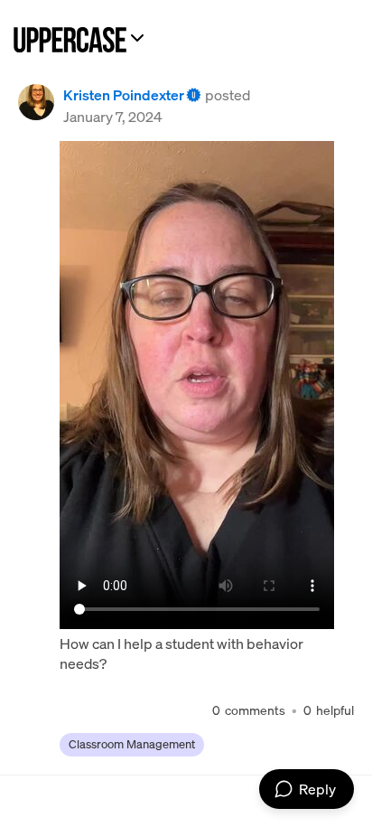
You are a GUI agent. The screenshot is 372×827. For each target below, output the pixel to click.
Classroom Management (132, 744)
